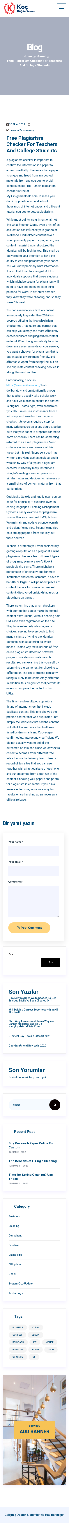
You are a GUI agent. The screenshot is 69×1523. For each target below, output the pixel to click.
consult (17, 1335)
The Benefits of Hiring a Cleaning (33, 1161)
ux (34, 1357)
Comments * (15, 881)
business (18, 1327)
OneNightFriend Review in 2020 (27, 1045)
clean (35, 1327)
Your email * (15, 861)
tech (51, 1349)
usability (18, 1357)
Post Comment (31, 927)
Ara (11, 954)
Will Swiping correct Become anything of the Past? (33, 1010)
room (35, 1349)
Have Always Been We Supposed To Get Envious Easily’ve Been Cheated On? (32, 999)
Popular (18, 1349)
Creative (14, 1245)
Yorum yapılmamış (22, 130)
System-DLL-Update (21, 1283)
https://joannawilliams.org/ (23, 385)
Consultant (15, 1235)
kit (34, 1342)
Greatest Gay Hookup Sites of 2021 (29, 1036)
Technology (16, 1293)
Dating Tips (15, 1254)
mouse (50, 1342)
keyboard (18, 1342)
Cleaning (14, 1226)
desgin (35, 1335)
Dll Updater (15, 1264)
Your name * (15, 841)
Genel (12, 1274)
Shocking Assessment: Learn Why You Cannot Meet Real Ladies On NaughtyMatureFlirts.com (31, 1024)
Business (14, 1216)
